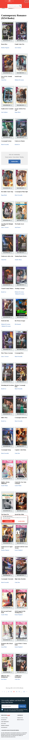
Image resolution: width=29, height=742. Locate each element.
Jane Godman (18, 47)
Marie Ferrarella (5, 144)
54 (16, 691)
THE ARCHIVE (3, 719)
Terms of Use (20, 717)
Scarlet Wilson (4, 485)
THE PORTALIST (4, 727)
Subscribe (26, 1)
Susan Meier (4, 647)
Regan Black (17, 112)
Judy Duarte (17, 227)
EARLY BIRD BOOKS (5, 721)
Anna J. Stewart (5, 227)
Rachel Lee (17, 144)
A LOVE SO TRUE (4, 717)
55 (19, 691)
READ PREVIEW (6, 40)
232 (24, 691)
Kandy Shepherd (18, 550)
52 (11, 691)
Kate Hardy (4, 679)
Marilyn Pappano (5, 47)
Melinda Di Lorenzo (19, 80)
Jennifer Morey (18, 259)
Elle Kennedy (18, 324)
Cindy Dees (3, 80)
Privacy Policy (20, 719)
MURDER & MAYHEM (5, 725)
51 (8, 691)
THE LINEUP (3, 723)
